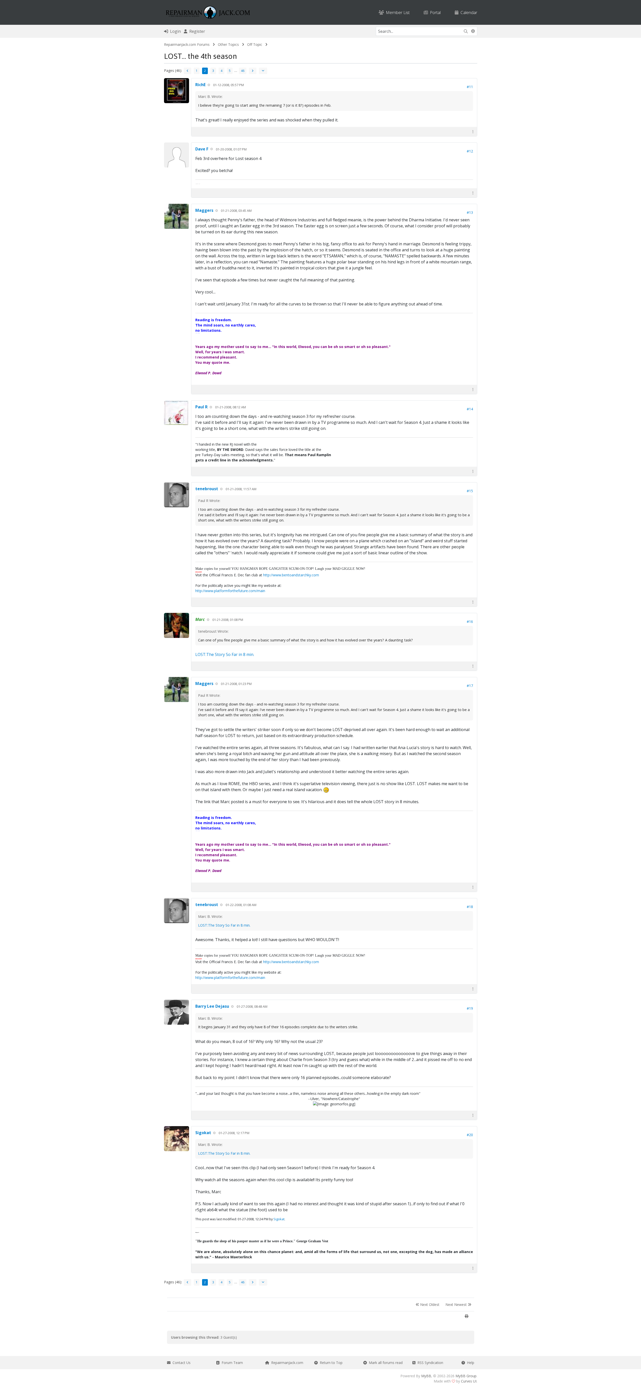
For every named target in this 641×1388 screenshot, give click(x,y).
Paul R (201, 407)
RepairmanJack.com (286, 1362)
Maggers (204, 210)
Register (196, 31)
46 (242, 71)
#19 (470, 1008)
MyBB (426, 1375)
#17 (470, 685)
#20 (470, 1134)
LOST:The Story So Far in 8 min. (224, 654)
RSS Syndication (429, 1362)
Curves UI (468, 1381)
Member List (397, 12)
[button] (472, 131)
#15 (470, 490)
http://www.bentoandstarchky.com (291, 575)
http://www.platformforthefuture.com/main (230, 590)
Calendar (467, 12)
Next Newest (456, 1304)
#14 (470, 409)
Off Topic (254, 44)
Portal (434, 12)
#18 (470, 906)
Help (469, 1362)
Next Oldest (429, 1304)
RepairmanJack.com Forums (187, 44)
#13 (470, 212)
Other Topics (228, 44)
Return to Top (330, 1362)
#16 (470, 621)
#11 (470, 86)
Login (174, 31)
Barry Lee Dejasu (212, 1006)
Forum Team (231, 1362)
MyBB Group (465, 1375)
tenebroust (206, 488)
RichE (200, 84)
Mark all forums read (385, 1362)
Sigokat (203, 1132)
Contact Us (181, 1362)
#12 (470, 151)
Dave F (201, 149)
